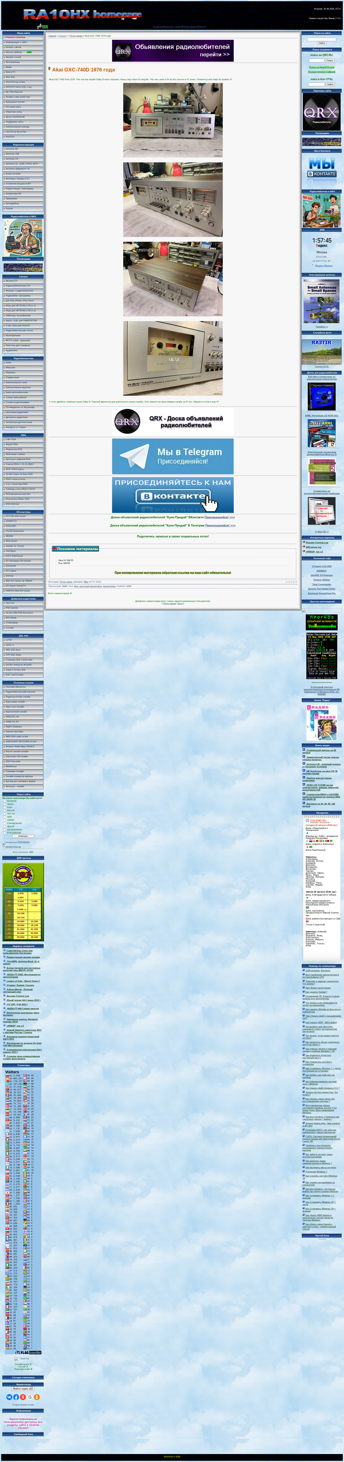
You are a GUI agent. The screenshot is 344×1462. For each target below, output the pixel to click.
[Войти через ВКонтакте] (9, 1397)
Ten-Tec (11, 813)
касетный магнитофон (90, 586)
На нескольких (14, 829)
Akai (76, 586)
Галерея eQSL (322, 366)
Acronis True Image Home (321, 589)
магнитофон (109, 586)
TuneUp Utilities (321, 580)
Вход (201, 26)
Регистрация (190, 26)
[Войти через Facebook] (16, 1397)
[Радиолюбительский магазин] (23, 271)
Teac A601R (64, 563)
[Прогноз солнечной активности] (322, 629)
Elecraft (11, 810)
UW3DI (10, 820)
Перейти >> (322, 327)
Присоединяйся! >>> (219, 517)
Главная (158, 26)
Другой (10, 826)
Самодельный (14, 823)
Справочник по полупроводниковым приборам (322, 492)
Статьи (62, 36)
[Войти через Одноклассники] (37, 1397)
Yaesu (10, 804)
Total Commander (321, 584)
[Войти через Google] (30, 1397)
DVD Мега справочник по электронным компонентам (322, 377)
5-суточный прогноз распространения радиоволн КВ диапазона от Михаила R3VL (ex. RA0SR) (322, 690)
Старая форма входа (23, 1405)
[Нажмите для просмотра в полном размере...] (173, 157)
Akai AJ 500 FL (66, 560)
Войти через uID (23, 1388)
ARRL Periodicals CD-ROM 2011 (321, 415)
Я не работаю (14, 832)
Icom (9, 807)
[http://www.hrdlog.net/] (322, 609)
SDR (9, 817)
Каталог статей (173, 26)
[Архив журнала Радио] (321, 722)
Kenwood (11, 801)
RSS (338, 18)
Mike (86, 582)
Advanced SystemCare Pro (322, 593)
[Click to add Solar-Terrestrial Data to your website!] (321, 678)
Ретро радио (76, 36)
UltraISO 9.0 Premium (322, 575)
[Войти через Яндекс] (23, 1397)
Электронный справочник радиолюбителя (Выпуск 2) (322, 453)
